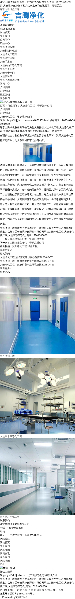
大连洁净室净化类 (10, 80)
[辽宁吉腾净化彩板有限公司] (22, 17)
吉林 (30, 589)
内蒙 (19, 589)
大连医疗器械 (7, 58)
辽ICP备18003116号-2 (22, 593)
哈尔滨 (37, 589)
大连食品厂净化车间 (11, 65)
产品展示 (5, 549)
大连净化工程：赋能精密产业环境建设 (27, 264)
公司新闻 (5, 87)
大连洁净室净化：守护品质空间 (27, 242)
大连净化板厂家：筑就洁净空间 (27, 239)
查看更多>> (6, 250)
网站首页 (5, 32)
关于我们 (5, 36)
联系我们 (5, 98)
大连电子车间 (7, 72)
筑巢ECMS (21, 597)
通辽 (55, 589)
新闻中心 (5, 83)
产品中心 (5, 43)
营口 (49, 589)
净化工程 (32, 246)
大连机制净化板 (8, 50)
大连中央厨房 (7, 69)
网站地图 (5, 560)
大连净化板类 (7, 47)
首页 (2, 105)
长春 (61, 589)
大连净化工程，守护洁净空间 (36, 105)
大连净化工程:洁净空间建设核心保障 (26, 257)
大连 (44, 589)
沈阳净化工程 (19, 246)
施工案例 (5, 94)
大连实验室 (6, 76)
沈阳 (25, 589)
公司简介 (5, 39)
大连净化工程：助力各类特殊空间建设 (27, 260)
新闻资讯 (5, 553)
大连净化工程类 (8, 54)
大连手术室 (6, 61)
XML (2, 564)
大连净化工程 (51, 1)
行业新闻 (5, 91)
